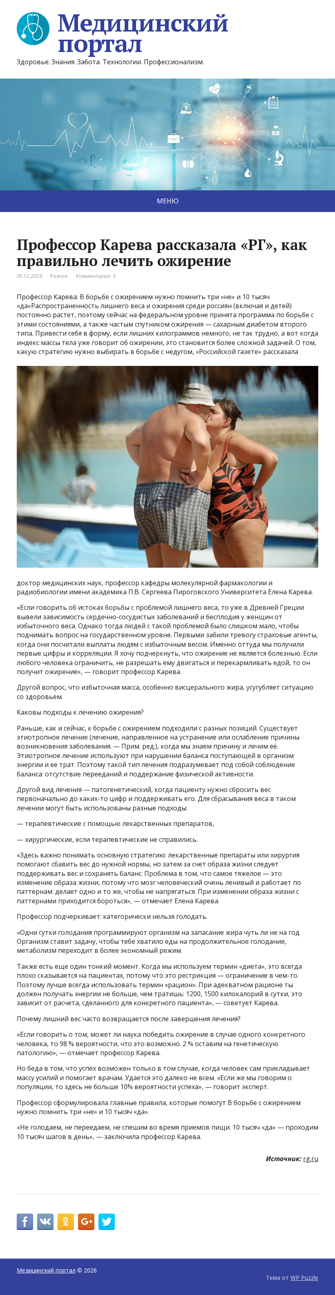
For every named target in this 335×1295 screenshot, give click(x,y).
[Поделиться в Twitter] (106, 1222)
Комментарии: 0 (96, 276)
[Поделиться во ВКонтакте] (45, 1222)
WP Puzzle (304, 1277)
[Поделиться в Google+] (86, 1222)
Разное (59, 276)
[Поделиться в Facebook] (25, 1222)
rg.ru (310, 1158)
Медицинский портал (143, 32)
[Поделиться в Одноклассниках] (66, 1222)
